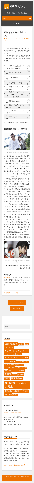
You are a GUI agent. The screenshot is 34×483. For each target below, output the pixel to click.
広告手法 (14, 374)
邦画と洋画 (8, 394)
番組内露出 (9, 391)
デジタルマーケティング (16, 357)
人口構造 (18, 367)
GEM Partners (18, 38)
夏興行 (8, 374)
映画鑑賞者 (16, 378)
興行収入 (17, 391)
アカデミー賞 (9, 347)
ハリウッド (10, 361)
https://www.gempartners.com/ (13, 412)
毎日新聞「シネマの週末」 (12, 293)
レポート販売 (20, 364)
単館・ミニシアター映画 (16, 370)
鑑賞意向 (15, 394)
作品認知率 (24, 367)
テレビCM (18, 354)
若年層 (25, 391)
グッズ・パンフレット (10, 354)
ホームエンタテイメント (22, 361)
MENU (5, 18)
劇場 (6, 370)
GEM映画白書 (11, 344)
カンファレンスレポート (16, 351)
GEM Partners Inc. (15, 476)
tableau (26, 344)
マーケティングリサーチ (10, 364)
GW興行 (21, 344)
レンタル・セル (9, 367)
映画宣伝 (7, 378)
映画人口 (21, 374)
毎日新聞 (7, 277)
